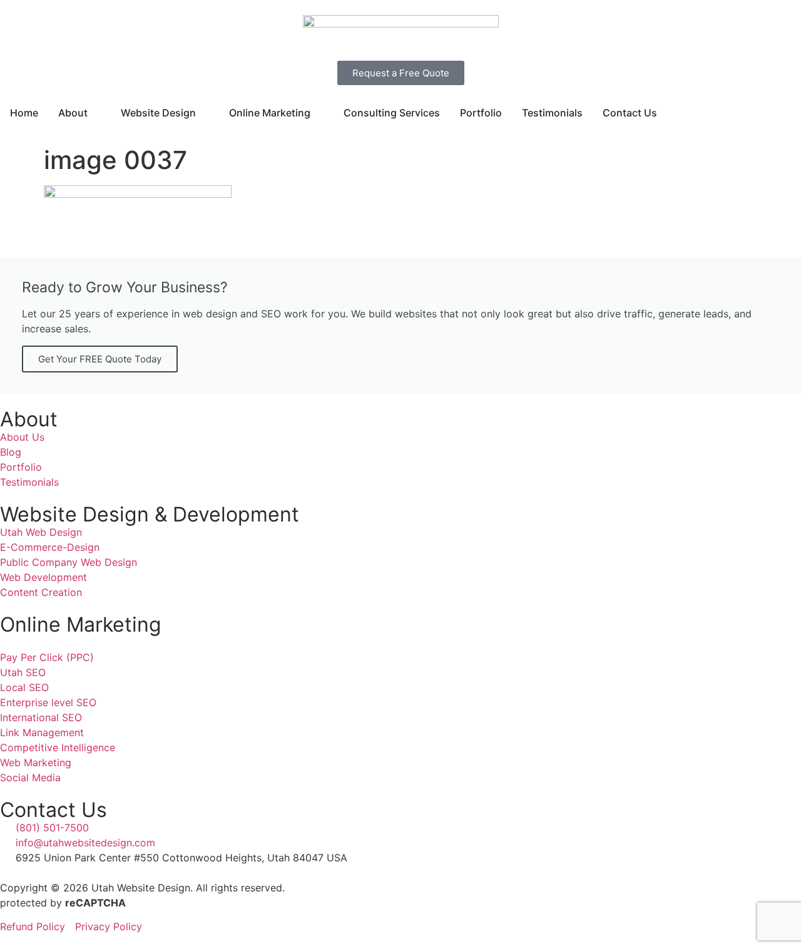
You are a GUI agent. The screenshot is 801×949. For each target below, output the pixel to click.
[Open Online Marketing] (319, 112)
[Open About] (96, 112)
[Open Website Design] (204, 112)
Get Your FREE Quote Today (99, 359)
